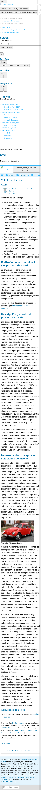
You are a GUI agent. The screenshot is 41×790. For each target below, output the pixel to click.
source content (33, 733)
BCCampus (13, 193)
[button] (7, 135)
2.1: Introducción (18, 723)
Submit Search (6, 47)
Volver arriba (5, 744)
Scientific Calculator (11, 120)
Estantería (23, 175)
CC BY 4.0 (6, 728)
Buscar (4, 787)
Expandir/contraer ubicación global (39, 174)
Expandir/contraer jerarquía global (3, 175)
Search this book (6, 40)
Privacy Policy (6, 777)
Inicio (11, 175)
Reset (3, 62)
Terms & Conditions (18, 777)
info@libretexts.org (9, 781)
